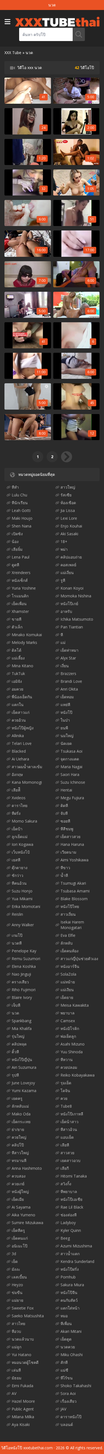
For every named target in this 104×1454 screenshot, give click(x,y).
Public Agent (23, 1409)
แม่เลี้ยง (18, 658)
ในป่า (65, 720)
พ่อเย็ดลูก (68, 1036)
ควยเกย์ (18, 1183)
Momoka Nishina (75, 595)
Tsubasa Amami (75, 891)
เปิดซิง (17, 533)
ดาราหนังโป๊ (71, 1416)
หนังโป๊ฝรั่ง (69, 1269)
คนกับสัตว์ (69, 1300)
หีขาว (65, 867)
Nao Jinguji (21, 974)
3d (14, 1253)
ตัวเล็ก (17, 627)
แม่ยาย (17, 1300)
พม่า (64, 549)
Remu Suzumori (26, 958)
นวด (15, 1013)
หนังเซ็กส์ (20, 580)
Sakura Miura (72, 1284)
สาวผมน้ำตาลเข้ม (27, 766)
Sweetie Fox (23, 1308)
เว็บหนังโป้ (21, 852)
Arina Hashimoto (27, 1168)
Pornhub (68, 1277)
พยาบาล (67, 1013)
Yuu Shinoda (71, 1051)
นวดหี (17, 943)
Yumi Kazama (24, 1090)
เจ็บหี (16, 1005)
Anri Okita (69, 689)
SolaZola (68, 974)
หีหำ (15, 487)
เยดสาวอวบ (70, 1160)
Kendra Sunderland (77, 1261)
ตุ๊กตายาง (19, 867)
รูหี (62, 580)
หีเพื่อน (66, 1323)
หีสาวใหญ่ (20, 1152)
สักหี (64, 1362)
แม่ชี (64, 1370)
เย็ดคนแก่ (20, 1238)
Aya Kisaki (21, 1424)
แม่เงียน (67, 989)
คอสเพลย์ (68, 564)
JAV (63, 1409)
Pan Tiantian (71, 627)
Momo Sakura (24, 821)
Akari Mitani (71, 1331)
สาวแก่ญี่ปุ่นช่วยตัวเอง (79, 958)
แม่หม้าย (67, 981)
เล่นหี (16, 1370)
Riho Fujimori (23, 989)
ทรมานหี (19, 1160)
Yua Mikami (22, 898)
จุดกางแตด (69, 759)
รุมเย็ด (65, 1082)
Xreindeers (21, 572)
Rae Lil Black (71, 1207)
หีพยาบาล (68, 1191)
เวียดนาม (68, 852)
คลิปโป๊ (18, 1145)
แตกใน (18, 704)
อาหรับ (66, 611)
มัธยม (16, 1378)
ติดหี (64, 805)
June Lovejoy (23, 1082)
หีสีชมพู (66, 828)
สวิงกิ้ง (65, 1183)
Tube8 (66, 1106)
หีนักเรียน (20, 502)
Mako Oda (21, 1113)
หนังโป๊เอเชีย (71, 1199)
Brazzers (68, 673)
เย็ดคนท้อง (69, 950)
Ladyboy (68, 1222)
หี (61, 634)
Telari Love (22, 743)
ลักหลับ (66, 943)
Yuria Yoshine (24, 588)
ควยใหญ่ (19, 1137)
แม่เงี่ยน (67, 572)
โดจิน (65, 1090)
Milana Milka (23, 1416)
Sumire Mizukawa (27, 1222)
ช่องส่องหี (68, 1214)
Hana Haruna (72, 844)
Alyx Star (68, 658)
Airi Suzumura (24, 1067)
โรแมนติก (20, 595)
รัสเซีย (66, 495)
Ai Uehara (20, 759)
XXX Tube (12, 52)
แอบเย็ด (67, 1137)
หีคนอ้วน (19, 883)
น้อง (15, 541)
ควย (63, 1098)
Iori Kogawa (22, 844)
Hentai (66, 790)
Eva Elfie (67, 935)
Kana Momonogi (27, 782)
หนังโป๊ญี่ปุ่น (22, 1059)
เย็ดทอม (67, 696)
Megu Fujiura (72, 797)
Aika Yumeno (23, 1214)
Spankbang (21, 1020)
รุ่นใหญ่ (18, 1036)
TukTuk (18, 673)
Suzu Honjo (22, 891)
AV (14, 1393)
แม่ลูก (16, 1346)
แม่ (62, 642)
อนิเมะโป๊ (19, 1246)
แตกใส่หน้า (70, 1308)
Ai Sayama (21, 1207)
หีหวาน (66, 1059)
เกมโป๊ (17, 935)
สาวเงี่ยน (68, 914)
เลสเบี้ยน (19, 1277)
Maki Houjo (22, 518)
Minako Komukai (27, 634)
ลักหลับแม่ (20, 1106)
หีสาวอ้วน (68, 1129)
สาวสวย (67, 1152)
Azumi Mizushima (76, 1246)
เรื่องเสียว (68, 1401)
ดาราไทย (19, 805)
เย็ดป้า (17, 828)
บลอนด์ (66, 1424)
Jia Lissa (67, 510)
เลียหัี (16, 790)
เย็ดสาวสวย (70, 836)
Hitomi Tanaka (73, 1176)
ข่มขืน (17, 1292)
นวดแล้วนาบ (23, 1339)
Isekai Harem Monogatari (72, 924)
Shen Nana (21, 526)
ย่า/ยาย (18, 1129)
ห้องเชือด (68, 502)
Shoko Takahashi (75, 1385)
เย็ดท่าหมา (69, 650)
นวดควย (67, 1346)
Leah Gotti (21, 510)
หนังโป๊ (66, 712)
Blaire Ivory (22, 997)
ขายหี (16, 619)
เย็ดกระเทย (21, 1121)
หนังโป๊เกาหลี (71, 1113)
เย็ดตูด (66, 1339)
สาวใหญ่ (67, 487)
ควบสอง (19, 1176)
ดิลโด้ (16, 650)
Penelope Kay (24, 950)
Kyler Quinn (70, 1230)
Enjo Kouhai (71, 526)
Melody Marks (24, 642)
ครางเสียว (20, 981)
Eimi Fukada (22, 1385)
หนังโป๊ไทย (69, 906)
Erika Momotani (26, 906)
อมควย (17, 689)
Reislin (17, 914)
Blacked (19, 751)
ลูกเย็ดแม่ (19, 836)
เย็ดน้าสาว (69, 1121)
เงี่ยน (64, 665)
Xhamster (20, 611)
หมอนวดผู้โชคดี (25, 1362)
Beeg (65, 1238)
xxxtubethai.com (38, 1447)
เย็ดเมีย (18, 1199)
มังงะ (16, 1269)
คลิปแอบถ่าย (71, 557)
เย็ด (15, 1261)
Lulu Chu (19, 495)
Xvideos (19, 797)
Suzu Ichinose (72, 782)
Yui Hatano (21, 1354)
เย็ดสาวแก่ (20, 712)
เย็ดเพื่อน (19, 603)
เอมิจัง (17, 681)
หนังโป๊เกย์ (69, 603)
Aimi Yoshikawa (74, 859)
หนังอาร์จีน (69, 966)
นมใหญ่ (66, 735)
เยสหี (16, 859)
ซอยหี (65, 821)
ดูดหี (15, 564)
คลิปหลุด (19, 1044)
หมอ (64, 1315)
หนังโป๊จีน (68, 1292)
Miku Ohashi (71, 1354)
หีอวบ (16, 1331)
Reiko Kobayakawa (77, 1075)
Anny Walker (23, 924)
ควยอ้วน (19, 720)
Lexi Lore (68, 518)
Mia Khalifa (22, 1028)
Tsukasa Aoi (71, 751)
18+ (63, 541)
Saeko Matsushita (28, 1315)
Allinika (18, 735)
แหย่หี (65, 704)
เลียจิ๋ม (17, 549)
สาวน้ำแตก (70, 1253)
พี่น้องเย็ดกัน (22, 696)
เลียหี (64, 1145)
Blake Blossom (74, 898)
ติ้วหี (15, 1051)
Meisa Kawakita (74, 1005)
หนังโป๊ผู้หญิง (23, 727)
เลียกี (64, 1168)
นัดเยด (66, 743)
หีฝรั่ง (16, 813)
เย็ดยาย (66, 997)
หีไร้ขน (66, 1378)
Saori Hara (69, 774)
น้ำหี (64, 875)
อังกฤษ (17, 774)
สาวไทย (18, 1323)
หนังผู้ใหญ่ (20, 1191)
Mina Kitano (22, 665)
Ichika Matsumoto (76, 619)
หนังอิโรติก (69, 1028)
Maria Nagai (71, 766)
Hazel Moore (23, 1401)
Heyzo (17, 1284)
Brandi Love (71, 681)
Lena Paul (20, 557)
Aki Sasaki (69, 533)
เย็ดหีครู (18, 1230)
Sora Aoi (68, 1393)
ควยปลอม (68, 1067)
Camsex (67, 1020)
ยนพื (64, 727)
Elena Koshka (24, 966)
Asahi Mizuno (72, 1044)
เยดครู (17, 1098)
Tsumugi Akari (73, 883)
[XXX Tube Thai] (57, 22)
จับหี (64, 813)
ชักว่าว (17, 875)
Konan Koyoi (71, 588)
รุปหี (15, 1075)
